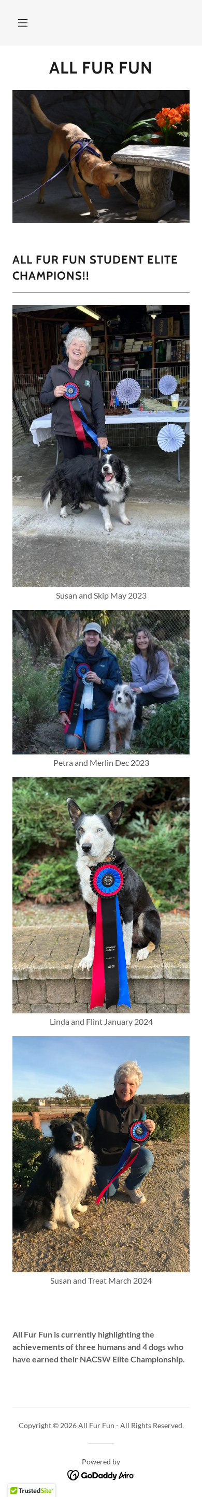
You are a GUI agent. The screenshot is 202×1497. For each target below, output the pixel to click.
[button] (22, 22)
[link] (101, 68)
